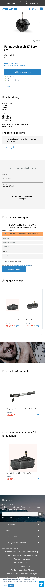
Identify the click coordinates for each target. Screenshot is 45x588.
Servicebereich (10, 552)
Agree (11, 585)
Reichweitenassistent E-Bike (22, 570)
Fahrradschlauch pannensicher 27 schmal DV (32, 320)
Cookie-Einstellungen (22, 566)
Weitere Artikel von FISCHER (13, 148)
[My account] (36, 8)
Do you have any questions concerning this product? (7, 148)
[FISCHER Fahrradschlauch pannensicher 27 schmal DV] (32, 305)
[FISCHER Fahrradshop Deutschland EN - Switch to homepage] (10, 9)
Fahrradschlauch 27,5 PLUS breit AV (12, 320)
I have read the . (18, 265)
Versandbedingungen (14, 555)
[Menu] (41, 9)
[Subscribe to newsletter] (40, 514)
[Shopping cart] (33, 8)
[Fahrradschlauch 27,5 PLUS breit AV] (17, 326)
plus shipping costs (21, 58)
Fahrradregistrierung (22, 559)
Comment (9, 86)
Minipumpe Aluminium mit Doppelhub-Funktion (22, 409)
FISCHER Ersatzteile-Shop (28, 552)
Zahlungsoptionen (31, 555)
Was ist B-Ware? (13, 574)
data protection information (22, 265)
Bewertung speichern (14, 269)
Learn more (37, 582)
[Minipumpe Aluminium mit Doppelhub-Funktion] (38, 415)
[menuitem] (41, 9)
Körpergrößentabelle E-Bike (21, 563)
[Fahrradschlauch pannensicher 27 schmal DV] (37, 326)
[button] (41, 584)
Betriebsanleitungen (29, 574)
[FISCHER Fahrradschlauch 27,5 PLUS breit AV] (12, 305)
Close (5, 585)
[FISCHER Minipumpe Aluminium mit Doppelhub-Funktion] (22, 394)
